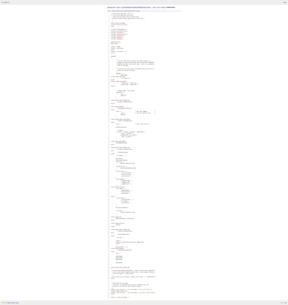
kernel (163, 7)
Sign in (284, 2)
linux (118, 7)
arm (158, 7)
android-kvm (111, 7)
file (138, 11)
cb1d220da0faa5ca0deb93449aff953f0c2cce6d (135, 7)
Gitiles (9, 302)
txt (282, 302)
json (285, 302)
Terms (17, 302)
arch (154, 7)
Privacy (13, 302)
